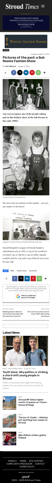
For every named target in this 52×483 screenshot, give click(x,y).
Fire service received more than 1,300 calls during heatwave (38, 314)
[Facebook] (13, 72)
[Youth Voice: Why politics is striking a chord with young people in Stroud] (25, 351)
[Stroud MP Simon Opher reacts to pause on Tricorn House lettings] (9, 403)
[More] (44, 72)
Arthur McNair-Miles (15, 369)
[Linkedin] (26, 72)
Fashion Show (21, 271)
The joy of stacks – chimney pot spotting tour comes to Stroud (33, 420)
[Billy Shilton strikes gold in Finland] (9, 438)
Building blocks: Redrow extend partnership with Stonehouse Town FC (13, 314)
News (5, 368)
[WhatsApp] (38, 72)
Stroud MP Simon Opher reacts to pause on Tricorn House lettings (32, 402)
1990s (12, 271)
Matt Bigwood (10, 66)
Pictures (5, 50)
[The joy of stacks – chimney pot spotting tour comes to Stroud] (9, 421)
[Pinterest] (32, 72)
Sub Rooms (33, 271)
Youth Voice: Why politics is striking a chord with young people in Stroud (25, 375)
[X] (20, 72)
